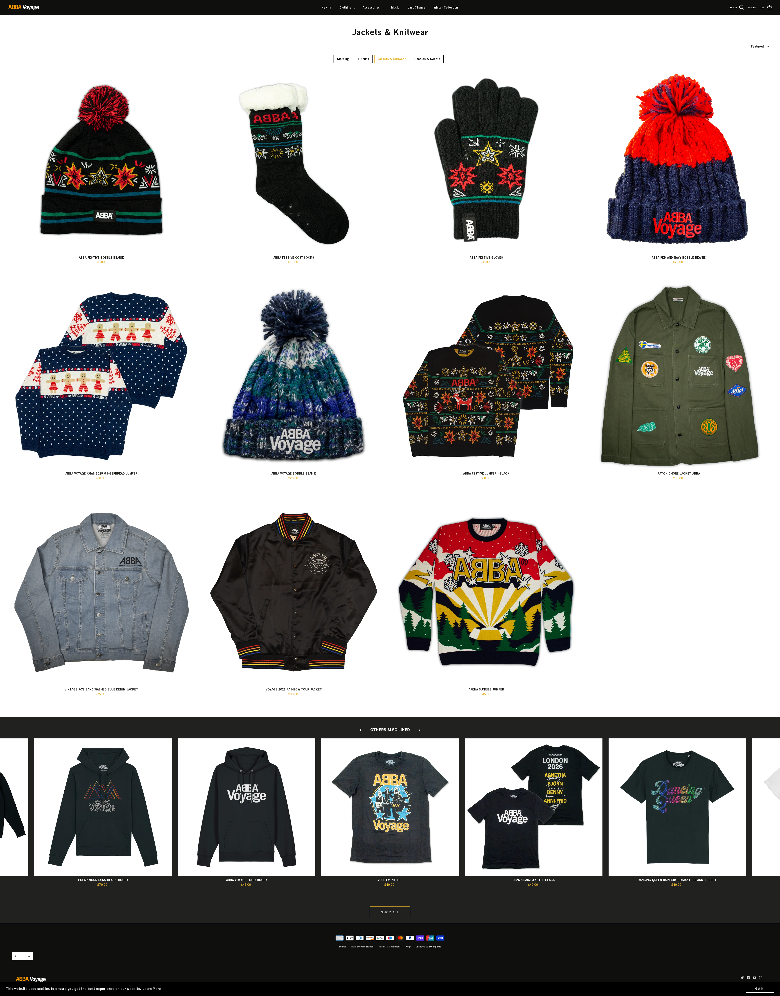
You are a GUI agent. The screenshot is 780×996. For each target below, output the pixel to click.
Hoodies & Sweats (427, 59)
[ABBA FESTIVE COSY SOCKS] (294, 160)
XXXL (556, 891)
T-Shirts (363, 59)
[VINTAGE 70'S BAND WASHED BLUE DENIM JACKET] (101, 592)
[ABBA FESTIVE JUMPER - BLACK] (486, 376)
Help (408, 946)
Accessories (371, 7)
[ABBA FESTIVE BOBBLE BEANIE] (101, 160)
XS (509, 891)
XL (106, 484)
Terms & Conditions (389, 946)
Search (343, 946)
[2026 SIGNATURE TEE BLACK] (533, 807)
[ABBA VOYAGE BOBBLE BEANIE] (294, 376)
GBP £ (19, 956)
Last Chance (416, 7)
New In (326, 7)
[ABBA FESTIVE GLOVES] (486, 160)
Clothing (345, 7)
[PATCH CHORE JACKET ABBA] (679, 376)
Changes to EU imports (428, 946)
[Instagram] (760, 977)
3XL (265, 891)
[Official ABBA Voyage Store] (24, 7)
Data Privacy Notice (362, 946)
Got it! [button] (760, 988)
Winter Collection (446, 7)
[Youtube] (754, 977)
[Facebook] (748, 977)
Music (395, 7)
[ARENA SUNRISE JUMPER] (486, 592)
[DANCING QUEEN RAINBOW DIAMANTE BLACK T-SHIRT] (677, 807)
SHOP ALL (390, 912)
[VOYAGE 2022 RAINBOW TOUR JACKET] (294, 592)
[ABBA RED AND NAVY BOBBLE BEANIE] (679, 160)
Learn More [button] (152, 989)
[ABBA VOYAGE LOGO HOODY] (246, 807)
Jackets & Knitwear (392, 59)
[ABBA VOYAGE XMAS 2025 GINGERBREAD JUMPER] (101, 376)
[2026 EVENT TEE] (390, 807)
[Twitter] (742, 977)
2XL (115, 484)
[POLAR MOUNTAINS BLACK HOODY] (103, 807)
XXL (404, 891)
